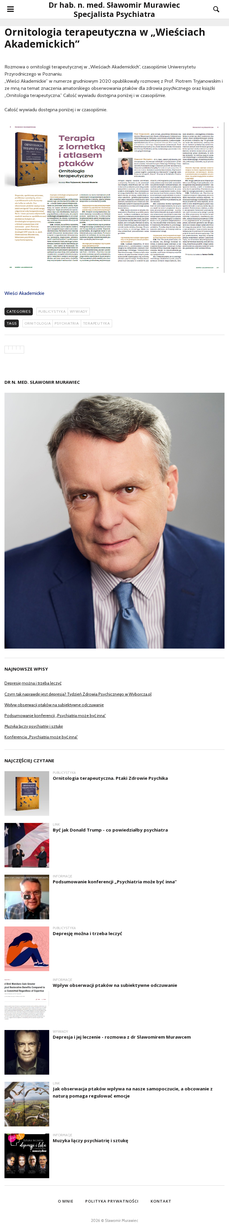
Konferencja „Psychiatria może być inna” (41, 737)
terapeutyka (96, 323)
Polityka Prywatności (112, 1201)
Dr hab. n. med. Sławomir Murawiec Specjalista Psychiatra (114, 9)
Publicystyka (52, 311)
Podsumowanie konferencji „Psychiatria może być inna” (55, 715)
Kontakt (161, 1201)
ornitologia (37, 323)
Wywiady (79, 311)
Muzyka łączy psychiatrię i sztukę (33, 726)
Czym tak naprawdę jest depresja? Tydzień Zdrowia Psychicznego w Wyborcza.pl (77, 694)
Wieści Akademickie (24, 293)
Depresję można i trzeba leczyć (32, 683)
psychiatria (67, 323)
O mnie (65, 1201)
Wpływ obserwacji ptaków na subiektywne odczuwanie (54, 705)
